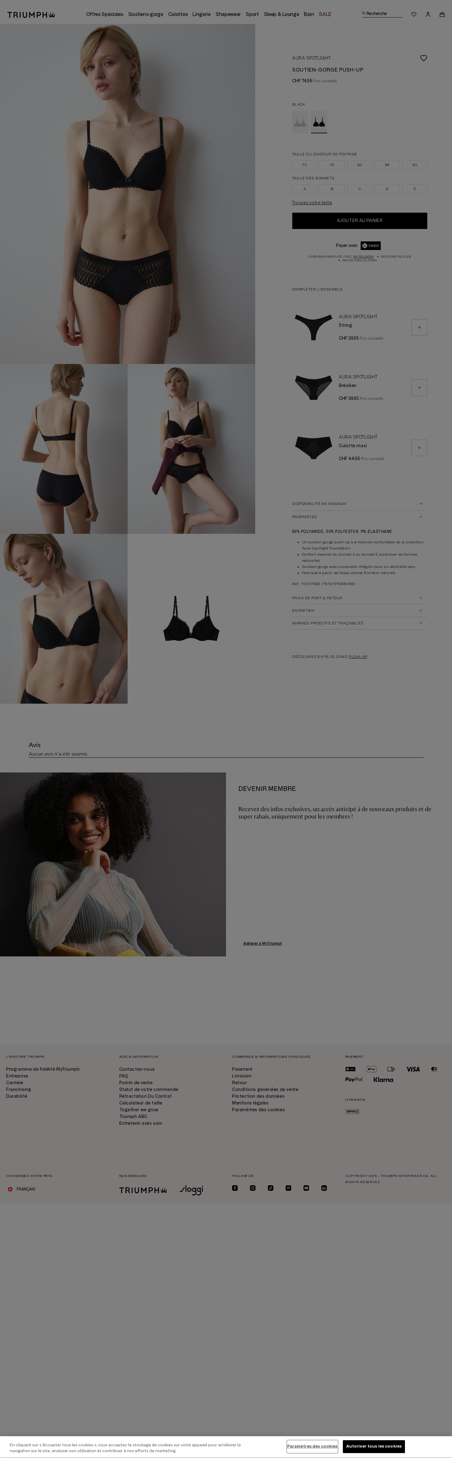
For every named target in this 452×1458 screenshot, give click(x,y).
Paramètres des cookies (312, 1446)
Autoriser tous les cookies (374, 1446)
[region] (226, 1447)
